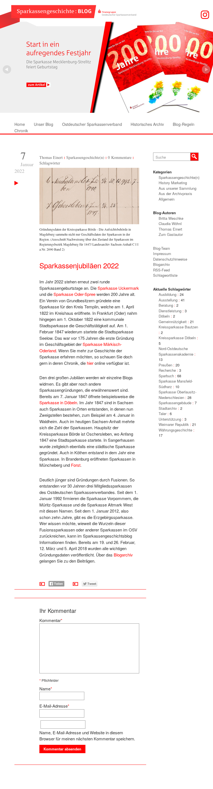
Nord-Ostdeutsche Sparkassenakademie (176, 351)
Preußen (165, 365)
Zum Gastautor (171, 234)
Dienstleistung (170, 310)
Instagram (205, 15)
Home (19, 124)
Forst (75, 465)
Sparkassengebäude (175, 402)
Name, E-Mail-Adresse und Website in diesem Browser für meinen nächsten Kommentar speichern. (87, 736)
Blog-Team (161, 248)
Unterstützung (170, 419)
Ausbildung (167, 294)
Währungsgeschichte (175, 430)
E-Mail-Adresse (53, 706)
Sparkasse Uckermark (118, 288)
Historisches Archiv (147, 124)
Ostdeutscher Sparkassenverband (92, 124)
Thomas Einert (51, 157)
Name (44, 688)
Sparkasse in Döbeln (58, 402)
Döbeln (164, 316)
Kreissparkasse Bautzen (178, 326)
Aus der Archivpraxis (175, 193)
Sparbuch (166, 375)
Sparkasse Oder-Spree (74, 294)
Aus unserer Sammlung (177, 188)
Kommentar (50, 620)
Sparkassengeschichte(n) (85, 157)
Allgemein (166, 199)
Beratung (166, 305)
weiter (6, 69)
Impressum (162, 253)
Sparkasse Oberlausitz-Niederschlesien (177, 394)
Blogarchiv (123, 555)
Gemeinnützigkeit (173, 321)
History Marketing (173, 182)
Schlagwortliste (165, 275)
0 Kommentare (119, 157)
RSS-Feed (161, 270)
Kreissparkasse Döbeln (177, 337)
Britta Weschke (171, 218)
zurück (206, 69)
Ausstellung (168, 300)
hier (90, 363)
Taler (162, 413)
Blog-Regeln (183, 124)
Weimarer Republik (174, 424)
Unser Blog (43, 124)
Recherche (167, 370)
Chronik (21, 130)
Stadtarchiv (168, 408)
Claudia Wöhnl (170, 223)
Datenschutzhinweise (170, 259)
